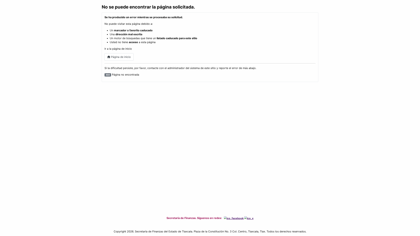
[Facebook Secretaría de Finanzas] (234, 218)
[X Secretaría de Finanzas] (248, 218)
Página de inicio (120, 57)
